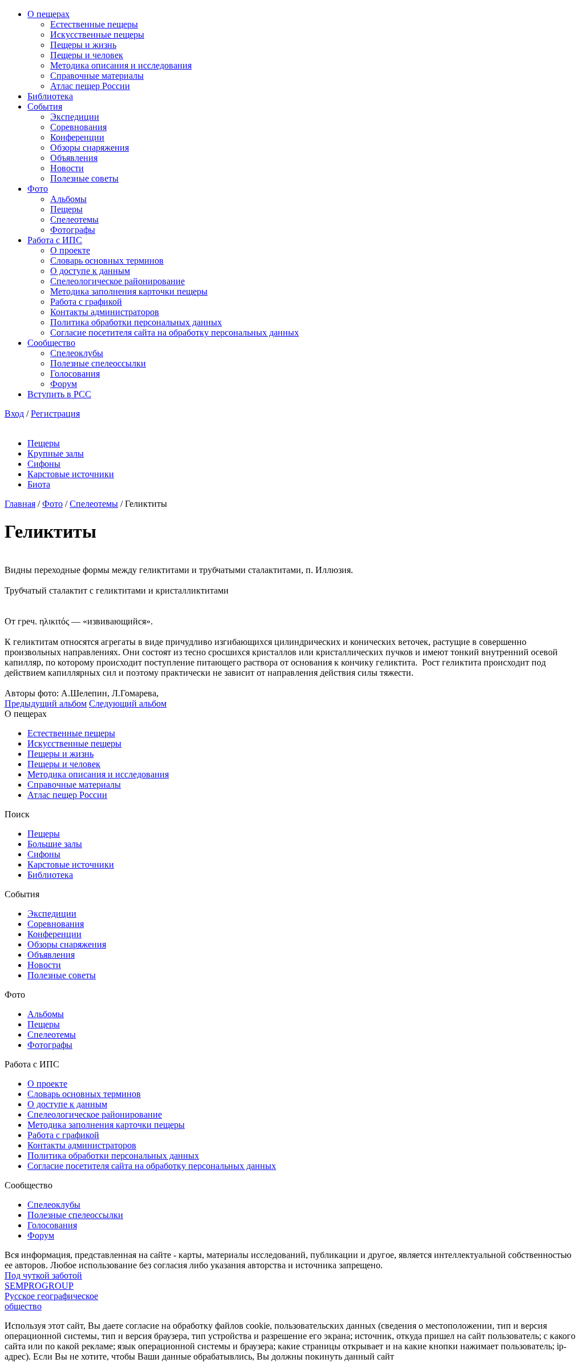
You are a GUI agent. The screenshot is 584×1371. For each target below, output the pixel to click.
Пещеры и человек (86, 55)
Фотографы (72, 230)
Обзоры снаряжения (89, 147)
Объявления (74, 158)
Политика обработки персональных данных (136, 322)
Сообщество (51, 343)
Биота (38, 484)
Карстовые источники (70, 474)
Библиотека (50, 96)
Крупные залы (55, 453)
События (44, 106)
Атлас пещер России (90, 86)
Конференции (77, 137)
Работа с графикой (86, 302)
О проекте (70, 250)
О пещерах (48, 14)
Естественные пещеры (94, 24)
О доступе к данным (90, 271)
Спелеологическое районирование (117, 281)
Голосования (75, 373)
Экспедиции (74, 117)
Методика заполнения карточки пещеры (129, 291)
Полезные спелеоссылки (98, 363)
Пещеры (66, 209)
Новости (67, 168)
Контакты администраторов (104, 312)
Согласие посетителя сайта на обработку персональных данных (174, 332)
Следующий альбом (128, 703)
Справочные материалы (97, 75)
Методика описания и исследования (121, 65)
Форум (63, 384)
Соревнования (78, 127)
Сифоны (43, 464)
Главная (20, 504)
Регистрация (55, 413)
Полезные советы (84, 178)
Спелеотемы (74, 219)
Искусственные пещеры (97, 34)
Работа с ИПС (54, 240)
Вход (14, 413)
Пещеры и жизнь (83, 45)
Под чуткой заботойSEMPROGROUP (43, 1281)
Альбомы (68, 199)
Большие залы (54, 844)
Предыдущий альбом (46, 703)
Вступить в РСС (59, 394)
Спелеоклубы (76, 353)
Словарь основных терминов (107, 260)
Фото (37, 188)
